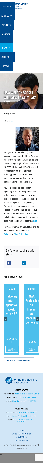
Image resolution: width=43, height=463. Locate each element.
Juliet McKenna (21, 394)
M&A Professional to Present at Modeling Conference (33, 309)
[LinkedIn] (24, 263)
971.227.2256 (32, 401)
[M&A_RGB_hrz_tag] (16, 3)
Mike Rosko (21, 412)
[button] (21, 455)
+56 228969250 (30, 416)
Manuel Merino (18, 416)
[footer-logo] (21, 377)
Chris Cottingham (21, 234)
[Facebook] (8, 263)
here (35, 221)
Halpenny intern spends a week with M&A (11, 305)
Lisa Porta (20, 397)
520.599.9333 (31, 412)
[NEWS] (11, 289)
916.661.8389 (30, 397)
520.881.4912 (33, 394)
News (11, 121)
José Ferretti (21, 419)
